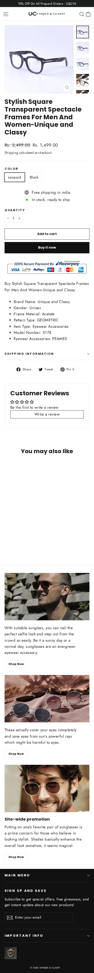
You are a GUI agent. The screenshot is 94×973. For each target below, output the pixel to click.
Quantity (15, 210)
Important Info (24, 935)
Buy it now (47, 247)
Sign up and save (26, 890)
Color (11, 168)
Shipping (11, 152)
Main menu (17, 875)
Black (34, 177)
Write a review (47, 414)
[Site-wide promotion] (47, 788)
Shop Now (16, 664)
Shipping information (29, 354)
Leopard (14, 177)
